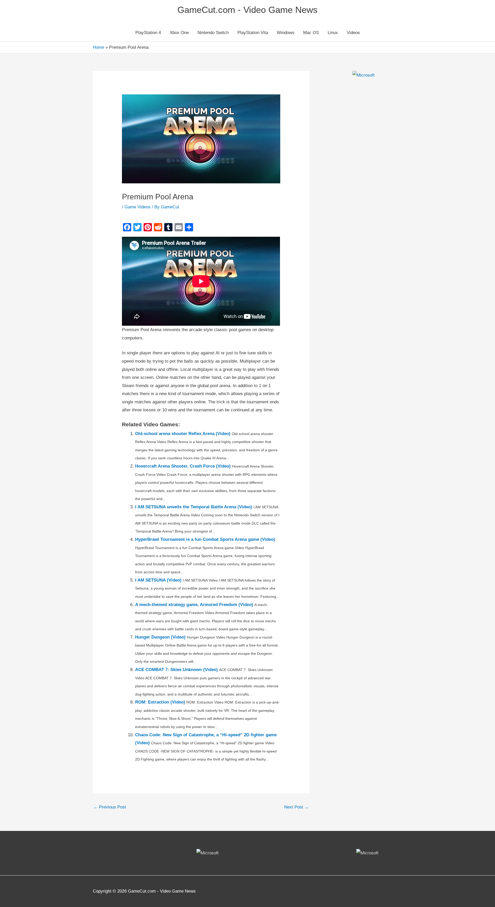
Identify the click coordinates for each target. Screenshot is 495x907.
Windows (285, 32)
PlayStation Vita (252, 32)
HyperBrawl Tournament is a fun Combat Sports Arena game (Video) (205, 539)
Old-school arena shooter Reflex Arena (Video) (182, 433)
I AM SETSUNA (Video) (158, 580)
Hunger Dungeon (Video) (160, 637)
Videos (353, 32)
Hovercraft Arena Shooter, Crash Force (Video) (183, 466)
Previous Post (109, 807)
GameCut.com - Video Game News (247, 10)
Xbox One (179, 32)
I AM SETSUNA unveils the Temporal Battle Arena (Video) (193, 506)
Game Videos (138, 207)
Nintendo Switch (213, 32)
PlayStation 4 (148, 32)
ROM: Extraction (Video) (160, 702)
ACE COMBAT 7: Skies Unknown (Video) (176, 669)
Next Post (296, 807)
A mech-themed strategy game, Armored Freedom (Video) (194, 604)
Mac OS (311, 32)
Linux (333, 32)
